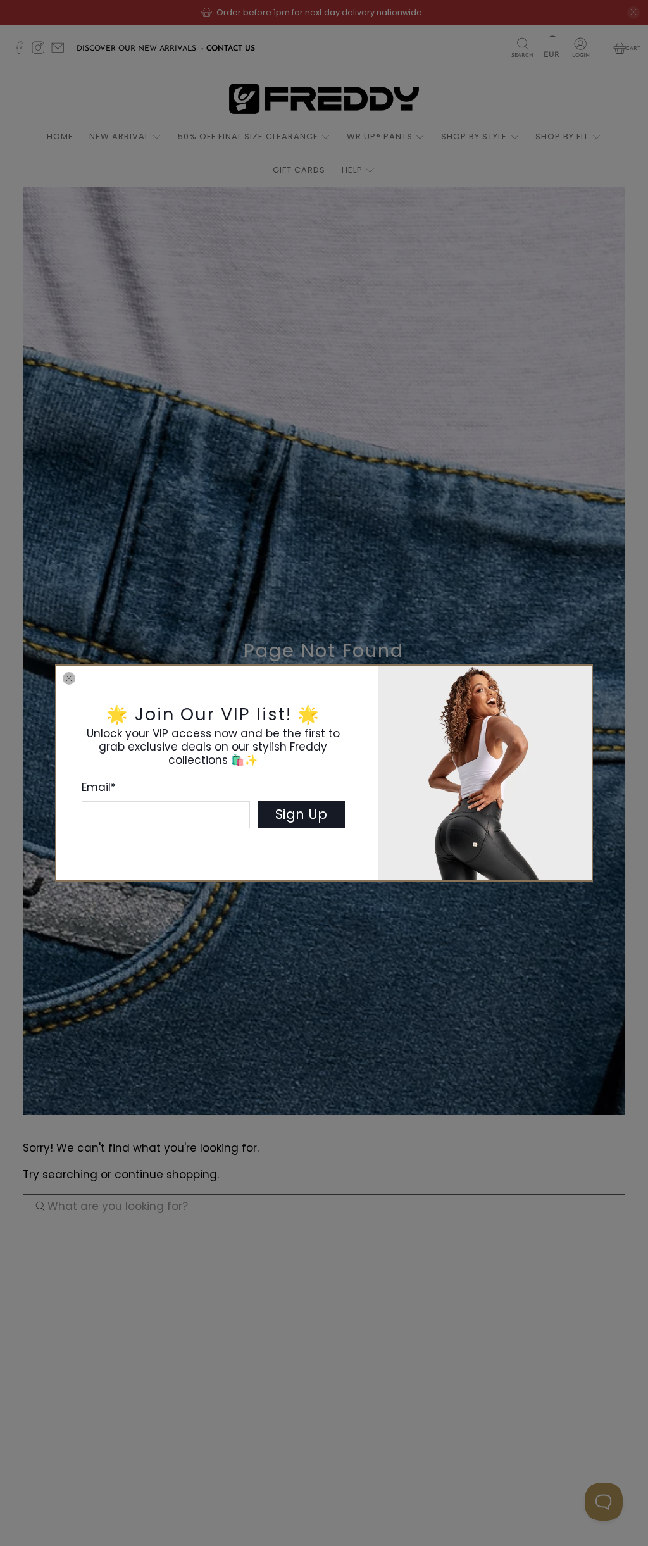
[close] (69, 678)
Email (99, 787)
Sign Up (301, 814)
